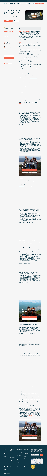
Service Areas (24, 3)
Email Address (33, 453)
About (6, 3)
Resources (29, 3)
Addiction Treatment (12, 3)
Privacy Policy (13, 474)
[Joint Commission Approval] (33, 466)
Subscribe (41, 454)
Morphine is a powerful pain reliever (24, 31)
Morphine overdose (21, 186)
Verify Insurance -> (12, 0)
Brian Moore (7, 42)
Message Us (16, 20)
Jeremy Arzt (7, 46)
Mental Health (19, 3)
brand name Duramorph (33, 78)
